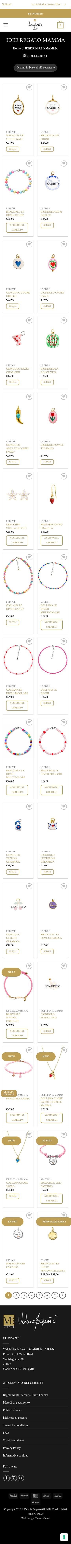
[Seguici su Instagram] (13, 1478)
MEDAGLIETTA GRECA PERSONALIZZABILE (53, 1267)
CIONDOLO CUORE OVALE (52, 294)
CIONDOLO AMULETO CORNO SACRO (17, 448)
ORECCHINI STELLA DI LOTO (16, 526)
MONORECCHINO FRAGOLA (52, 526)
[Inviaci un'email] (21, 1478)
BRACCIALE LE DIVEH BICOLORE (52, 772)
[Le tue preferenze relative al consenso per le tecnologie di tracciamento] (64, 1537)
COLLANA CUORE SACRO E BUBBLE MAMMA (52, 1102)
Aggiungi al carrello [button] (17, 227)
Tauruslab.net (42, 1518)
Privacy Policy (12, 1448)
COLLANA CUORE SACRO (17, 1184)
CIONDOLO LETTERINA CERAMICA (48, 858)
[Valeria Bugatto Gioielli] (35, 25)
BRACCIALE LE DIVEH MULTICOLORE (15, 774)
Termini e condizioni (16, 1425)
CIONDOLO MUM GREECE (51, 213)
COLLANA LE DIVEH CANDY (15, 607)
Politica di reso (12, 1410)
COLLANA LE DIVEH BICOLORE (17, 691)
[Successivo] (62, 1295)
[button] (5, 25)
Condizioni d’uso (13, 1440)
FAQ (6, 1433)
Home (17, 48)
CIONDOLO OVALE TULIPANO (52, 446)
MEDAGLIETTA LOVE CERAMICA (51, 936)
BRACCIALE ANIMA (18, 1098)
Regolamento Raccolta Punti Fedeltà (25, 1395)
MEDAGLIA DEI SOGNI (50, 137)
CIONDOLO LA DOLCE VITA (50, 370)
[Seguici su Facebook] (6, 1478)
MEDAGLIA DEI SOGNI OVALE (15, 137)
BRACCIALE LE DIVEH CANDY (15, 213)
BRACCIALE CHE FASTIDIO (51, 1184)
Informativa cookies (15, 1456)
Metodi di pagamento (16, 1403)
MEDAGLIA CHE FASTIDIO (15, 1265)
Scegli (12, 149)
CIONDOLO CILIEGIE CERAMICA (13, 938)
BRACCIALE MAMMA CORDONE (13, 1018)
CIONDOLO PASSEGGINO (49, 1016)
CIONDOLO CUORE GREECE (18, 294)
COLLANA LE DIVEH (49, 691)
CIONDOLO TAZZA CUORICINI (17, 370)
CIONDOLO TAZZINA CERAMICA (13, 858)
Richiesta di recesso (15, 1418)
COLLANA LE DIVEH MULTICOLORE (50, 609)
